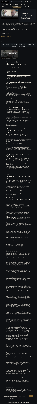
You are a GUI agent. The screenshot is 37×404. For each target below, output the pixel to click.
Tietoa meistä (26, 6)
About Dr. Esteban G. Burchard (5, 33)
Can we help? (23, 21)
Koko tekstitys (9, 83)
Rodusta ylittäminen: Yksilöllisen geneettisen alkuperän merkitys (18, 73)
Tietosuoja (17, 402)
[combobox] (17, 1)
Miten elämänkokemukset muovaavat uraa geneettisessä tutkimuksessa (19, 82)
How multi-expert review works (5, 37)
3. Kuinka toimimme (7, 6)
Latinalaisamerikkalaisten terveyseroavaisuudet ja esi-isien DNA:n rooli (19, 79)
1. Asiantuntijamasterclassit (9, 4)
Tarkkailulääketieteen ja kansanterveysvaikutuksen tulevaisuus (17, 81)
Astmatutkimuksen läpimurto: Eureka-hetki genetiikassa (16, 78)
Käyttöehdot (21, 402)
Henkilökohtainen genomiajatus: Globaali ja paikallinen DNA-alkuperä (18, 75)
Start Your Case (17, 6)
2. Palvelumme (22, 4)
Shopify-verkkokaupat (26, 402)
